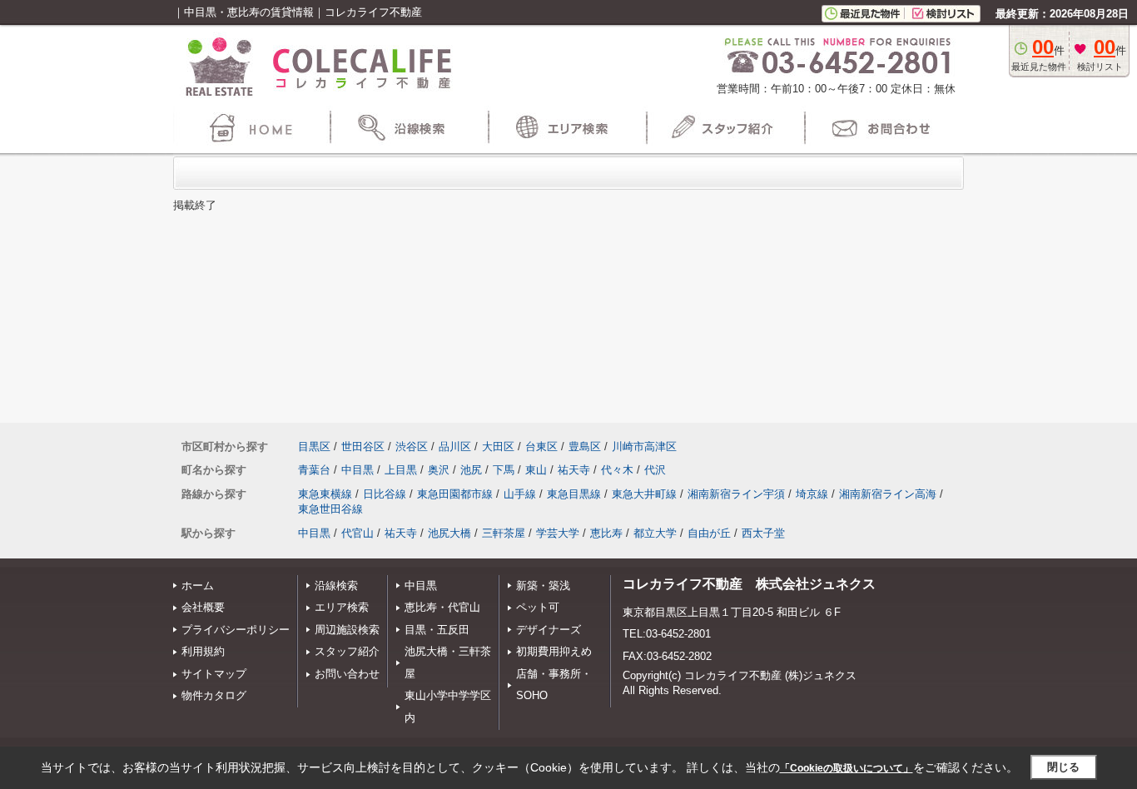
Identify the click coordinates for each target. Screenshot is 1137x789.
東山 (536, 470)
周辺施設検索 (347, 629)
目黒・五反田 (437, 629)
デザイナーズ (548, 629)
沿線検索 (336, 585)
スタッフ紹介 (347, 651)
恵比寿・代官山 (442, 607)
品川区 (455, 446)
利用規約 (203, 651)
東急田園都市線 (455, 494)
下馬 (503, 470)
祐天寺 (574, 470)
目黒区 (314, 446)
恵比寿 (606, 533)
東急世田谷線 (330, 509)
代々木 (617, 470)
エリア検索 (342, 607)
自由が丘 (709, 533)
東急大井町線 (644, 494)
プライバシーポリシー (235, 629)
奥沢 (438, 470)
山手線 (520, 494)
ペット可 (537, 607)
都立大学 (655, 533)
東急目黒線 (574, 494)
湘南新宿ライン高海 (887, 494)
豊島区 (584, 446)
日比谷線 (384, 494)
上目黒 (401, 470)
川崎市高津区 (644, 446)
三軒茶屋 (503, 533)
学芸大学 (557, 533)
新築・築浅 (543, 585)
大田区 (498, 446)
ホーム (197, 585)
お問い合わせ (347, 673)
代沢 (655, 470)
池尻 (471, 470)
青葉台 (314, 470)
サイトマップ (213, 673)
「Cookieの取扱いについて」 (846, 768)
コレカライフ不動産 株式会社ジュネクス (749, 584)
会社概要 (203, 607)
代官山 (357, 533)
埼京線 (812, 494)
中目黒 (357, 470)
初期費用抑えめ (554, 651)
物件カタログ (213, 695)
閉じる (1063, 767)
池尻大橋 (449, 533)
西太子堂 (763, 533)
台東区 (541, 446)
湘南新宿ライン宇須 (736, 494)
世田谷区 (363, 446)
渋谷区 (411, 446)
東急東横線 (325, 494)
